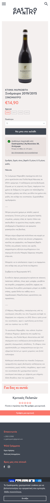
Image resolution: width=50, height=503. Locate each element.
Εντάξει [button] (25, 498)
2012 (27, 112)
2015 (20, 112)
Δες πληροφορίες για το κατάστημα (25, 153)
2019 (7, 112)
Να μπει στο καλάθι (25, 131)
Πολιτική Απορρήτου (12, 454)
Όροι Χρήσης (9, 450)
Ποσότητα (9, 119)
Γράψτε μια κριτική (25, 413)
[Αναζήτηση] (46, 4)
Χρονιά (8, 109)
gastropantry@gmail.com (14, 439)
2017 (14, 112)
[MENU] (4, 4)
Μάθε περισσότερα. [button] (13, 492)
